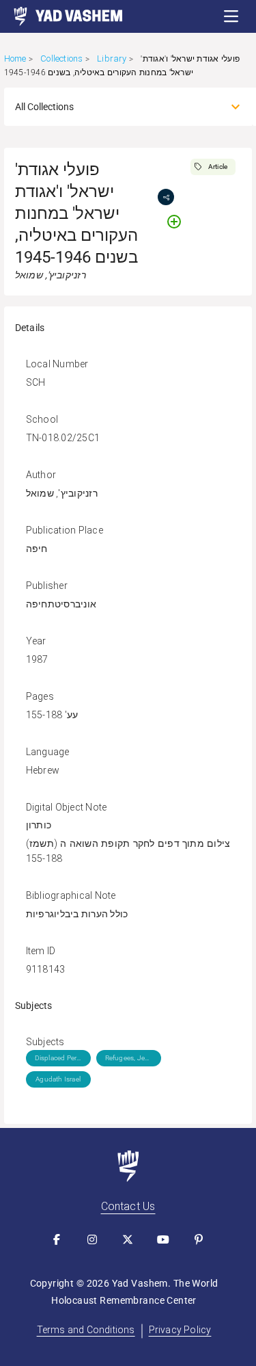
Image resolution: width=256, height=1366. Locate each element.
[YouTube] (163, 1239)
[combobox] (116, 106)
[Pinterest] (199, 1239)
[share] (166, 197)
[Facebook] (57, 1239)
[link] (61, 16)
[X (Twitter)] (128, 1239)
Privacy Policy (180, 1329)
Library (111, 58)
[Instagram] (92, 1239)
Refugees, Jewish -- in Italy (128, 1058)
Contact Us (128, 1206)
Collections (61, 58)
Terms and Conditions (86, 1329)
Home (15, 58)
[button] (231, 16)
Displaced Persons (58, 1058)
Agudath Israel (58, 1079)
